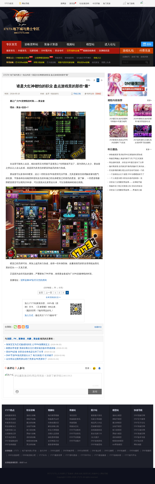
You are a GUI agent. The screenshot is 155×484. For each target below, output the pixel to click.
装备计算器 (51, 44)
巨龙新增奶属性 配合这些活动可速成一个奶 (126, 170)
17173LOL (43, 455)
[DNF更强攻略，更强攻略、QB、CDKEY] (127, 95)
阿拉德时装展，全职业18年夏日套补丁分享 (126, 162)
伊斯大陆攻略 (39, 62)
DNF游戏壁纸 (96, 441)
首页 (41, 292)
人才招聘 (61, 473)
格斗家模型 (117, 430)
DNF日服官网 (139, 430)
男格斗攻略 (31, 434)
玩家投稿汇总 (10, 430)
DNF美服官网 (139, 434)
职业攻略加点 (10, 426)
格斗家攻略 (31, 430)
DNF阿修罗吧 (68, 451)
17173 (6, 75)
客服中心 (95, 473)
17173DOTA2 (86, 455)
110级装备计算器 (22, 58)
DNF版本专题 (139, 437)
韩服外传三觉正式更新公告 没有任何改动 (125, 186)
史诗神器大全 (53, 441)
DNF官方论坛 (139, 423)
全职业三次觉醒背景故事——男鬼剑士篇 (125, 190)
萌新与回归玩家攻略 (66, 62)
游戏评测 (144, 57)
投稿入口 (97, 58)
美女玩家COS (96, 434)
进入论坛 (110, 44)
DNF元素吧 (109, 451)
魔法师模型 (117, 423)
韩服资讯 (58, 58)
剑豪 (29, 338)
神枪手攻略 (31, 419)
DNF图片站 (46, 51)
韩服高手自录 (53, 419)
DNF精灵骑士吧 (29, 455)
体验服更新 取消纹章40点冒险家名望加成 (125, 155)
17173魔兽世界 (56, 455)
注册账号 (126, 57)
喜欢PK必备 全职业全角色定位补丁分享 (24, 351)
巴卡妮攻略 (51, 62)
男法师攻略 (31, 444)
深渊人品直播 (53, 434)
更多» (149, 100)
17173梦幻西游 (71, 455)
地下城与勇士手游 (29, 451)
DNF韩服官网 (139, 426)
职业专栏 (59, 51)
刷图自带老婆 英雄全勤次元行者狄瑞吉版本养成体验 (30, 348)
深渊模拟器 (104, 51)
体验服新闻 (69, 58)
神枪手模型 (117, 419)
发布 (94, 391)
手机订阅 (77, 94)
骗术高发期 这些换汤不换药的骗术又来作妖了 (127, 166)
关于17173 (51, 473)
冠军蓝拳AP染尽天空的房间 (34, 280)
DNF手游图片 (75, 441)
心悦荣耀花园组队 (42, 58)
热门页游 (106, 3)
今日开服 (96, 3)
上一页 (49, 292)
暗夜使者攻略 (31, 441)
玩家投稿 (34, 51)
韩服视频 (73, 423)
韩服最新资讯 (74, 419)
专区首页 (11, 44)
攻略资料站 (31, 44)
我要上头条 (105, 62)
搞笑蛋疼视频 (53, 437)
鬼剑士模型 (117, 415)
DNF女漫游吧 (13, 455)
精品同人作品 (96, 423)
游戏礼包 (128, 50)
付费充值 (144, 50)
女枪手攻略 (31, 426)
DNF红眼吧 (55, 451)
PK (15, 338)
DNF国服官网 (139, 415)
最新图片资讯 (96, 415)
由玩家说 (95, 62)
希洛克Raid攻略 (83, 62)
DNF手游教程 (75, 430)
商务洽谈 (78, 473)
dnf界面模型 (117, 444)
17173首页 (9, 3)
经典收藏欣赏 (53, 423)
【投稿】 (98, 94)
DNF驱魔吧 (146, 451)
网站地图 (137, 444)
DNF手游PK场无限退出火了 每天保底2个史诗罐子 (29, 355)
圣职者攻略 (31, 437)
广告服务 (69, 473)
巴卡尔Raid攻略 (21, 62)
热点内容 (26, 75)
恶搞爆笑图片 (96, 426)
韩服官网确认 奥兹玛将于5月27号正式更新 (126, 158)
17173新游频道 (100, 455)
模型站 (90, 44)
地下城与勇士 (15, 75)
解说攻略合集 (53, 426)
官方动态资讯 (10, 437)
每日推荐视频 (53, 415)
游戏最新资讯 (10, 415)
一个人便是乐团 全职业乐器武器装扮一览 (125, 178)
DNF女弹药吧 (83, 451)
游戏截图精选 (96, 430)
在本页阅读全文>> (53, 297)
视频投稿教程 (89, 51)
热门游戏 (130, 3)
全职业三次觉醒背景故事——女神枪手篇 (125, 182)
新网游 (63, 3)
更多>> (149, 149)
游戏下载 (135, 57)
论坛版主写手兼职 (83, 58)
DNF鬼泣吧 (96, 451)
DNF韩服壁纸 (96, 444)
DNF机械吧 (121, 451)
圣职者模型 (117, 437)
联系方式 (87, 473)
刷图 (9, 338)
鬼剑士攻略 (31, 415)
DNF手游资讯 (75, 434)
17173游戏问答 (115, 455)
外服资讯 (22, 51)
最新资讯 (10, 51)
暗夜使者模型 (117, 441)
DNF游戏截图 (10, 444)
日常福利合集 (73, 51)
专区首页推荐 (10, 419)
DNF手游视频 (75, 437)
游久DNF (43, 451)
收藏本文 (98, 327)
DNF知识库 (138, 441)
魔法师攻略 (31, 423)
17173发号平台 (130, 455)
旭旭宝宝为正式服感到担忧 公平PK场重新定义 (28, 344)
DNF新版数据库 (11, 441)
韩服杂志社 (74, 426)
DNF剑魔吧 (134, 451)
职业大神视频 (53, 430)
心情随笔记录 (10, 434)
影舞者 (22, 338)
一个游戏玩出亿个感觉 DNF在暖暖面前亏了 (126, 174)
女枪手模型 (117, 426)
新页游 (72, 3)
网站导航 (25, 3)
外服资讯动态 (10, 423)
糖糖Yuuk (23, 462)
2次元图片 (95, 437)
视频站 (71, 44)
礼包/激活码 (84, 3)
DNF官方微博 (139, 419)
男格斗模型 (117, 434)
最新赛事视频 (53, 444)
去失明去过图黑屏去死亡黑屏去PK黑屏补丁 (26, 359)
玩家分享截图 (96, 419)
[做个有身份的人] (94, 368)
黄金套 (36, 338)
